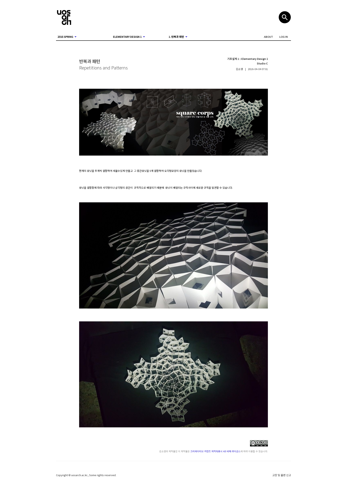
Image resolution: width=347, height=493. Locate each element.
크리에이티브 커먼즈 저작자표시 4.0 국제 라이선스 (215, 451)
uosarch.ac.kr (79, 475)
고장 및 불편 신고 (281, 475)
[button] (268, 36)
